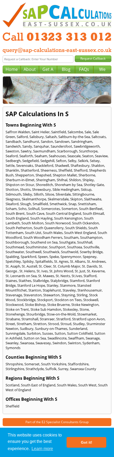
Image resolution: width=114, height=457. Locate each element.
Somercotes (50, 208)
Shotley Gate (94, 184)
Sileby (27, 194)
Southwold (69, 251)
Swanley (12, 343)
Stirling (82, 295)
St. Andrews (96, 261)
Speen (43, 256)
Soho (22, 208)
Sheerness (49, 170)
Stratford (63, 319)
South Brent (15, 213)
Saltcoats (98, 136)
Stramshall (29, 319)
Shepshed (43, 175)
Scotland (12, 385)
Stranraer (47, 319)
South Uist (33, 232)
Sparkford (28, 256)
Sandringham (81, 141)
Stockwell (90, 299)
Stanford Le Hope (31, 285)
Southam (71, 237)
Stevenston (33, 295)
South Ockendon (85, 223)
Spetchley (13, 261)
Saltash (51, 136)
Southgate (67, 242)
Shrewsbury (41, 189)
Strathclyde (35, 368)
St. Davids (89, 266)
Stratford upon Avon (88, 319)
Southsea (74, 247)
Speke (54, 256)
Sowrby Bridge (91, 251)
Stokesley (70, 309)
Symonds (13, 347)
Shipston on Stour (20, 184)
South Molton (32, 223)
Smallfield (40, 203)
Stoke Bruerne (58, 304)
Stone (84, 309)
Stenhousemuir (89, 290)
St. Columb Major (66, 266)
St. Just (80, 271)
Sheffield (65, 170)
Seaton (87, 155)
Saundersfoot (61, 146)
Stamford (77, 280)
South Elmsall (93, 213)
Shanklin (12, 170)
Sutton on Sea (35, 338)
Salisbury (36, 136)
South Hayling (41, 218)
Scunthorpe (88, 151)
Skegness (13, 199)
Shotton (12, 189)
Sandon (47, 141)
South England (17, 218)
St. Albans (77, 261)
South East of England (38, 385)
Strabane (13, 319)
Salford (22, 136)
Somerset (32, 364)
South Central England (63, 213)
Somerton (69, 208)
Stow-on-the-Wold (61, 314)
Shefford (80, 170)
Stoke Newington (85, 304)
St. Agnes (61, 261)
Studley (79, 323)
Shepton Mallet (65, 175)
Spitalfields (43, 261)
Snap (72, 203)
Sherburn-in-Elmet (20, 179)
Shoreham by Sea (68, 184)
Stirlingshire (15, 368)
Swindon (59, 343)
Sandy (27, 146)
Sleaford (12, 203)
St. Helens (27, 271)
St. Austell (29, 266)
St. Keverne (96, 271)
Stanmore (68, 285)
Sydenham (90, 343)
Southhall (84, 242)
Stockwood (14, 304)
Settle (10, 165)
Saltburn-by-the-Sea (74, 136)
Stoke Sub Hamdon (45, 309)
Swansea (27, 343)
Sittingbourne (83, 194)
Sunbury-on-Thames (51, 328)
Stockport (45, 299)
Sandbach (13, 141)
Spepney (90, 256)
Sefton (61, 160)
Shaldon (97, 165)
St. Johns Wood (61, 271)
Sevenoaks (24, 165)
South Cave (35, 213)
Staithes (25, 280)
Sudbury (26, 328)
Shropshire (14, 364)
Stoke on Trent (17, 309)
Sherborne (86, 175)
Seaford (12, 155)
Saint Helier (41, 132)
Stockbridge (26, 299)
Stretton (39, 323)
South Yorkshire (53, 364)
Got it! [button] (86, 442)
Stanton (34, 290)
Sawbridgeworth (87, 146)
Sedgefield (30, 160)
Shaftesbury (80, 165)
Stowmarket (87, 314)
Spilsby (28, 261)
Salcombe (75, 132)
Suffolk (50, 368)
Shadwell (62, 165)
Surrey (63, 368)
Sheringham (45, 179)
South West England (80, 232)
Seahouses (57, 155)
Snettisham (87, 203)
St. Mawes (46, 275)
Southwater (15, 251)
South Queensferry (49, 227)
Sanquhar (41, 146)
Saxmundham (44, 151)
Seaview (101, 155)
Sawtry (26, 151)
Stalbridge (41, 280)
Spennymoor (70, 256)
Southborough (17, 242)
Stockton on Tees (68, 299)
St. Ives (42, 271)
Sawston (12, 151)
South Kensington (68, 218)
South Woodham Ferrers (42, 237)
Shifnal (62, 179)
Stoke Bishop (35, 304)
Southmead (15, 247)
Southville (91, 247)
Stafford (90, 275)
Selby (72, 160)
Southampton (91, 237)
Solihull (34, 208)
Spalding (12, 256)
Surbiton (34, 333)
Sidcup (86, 189)
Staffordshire (78, 364)
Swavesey (43, 343)
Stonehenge (15, 314)
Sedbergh (13, 160)
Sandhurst (31, 141)
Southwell (33, 251)
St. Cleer (45, 266)
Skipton (76, 199)
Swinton (74, 343)
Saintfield (58, 132)
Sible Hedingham (65, 189)
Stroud (65, 323)
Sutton (60, 333)
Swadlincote (57, 338)
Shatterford (30, 170)
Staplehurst (52, 290)
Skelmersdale (58, 199)
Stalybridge (59, 280)
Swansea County (83, 368)
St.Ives (77, 275)
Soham (11, 208)
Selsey (95, 160)
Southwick (51, 251)
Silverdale (63, 194)
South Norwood (58, 223)
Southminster (36, 247)
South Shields (76, 227)
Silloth (38, 194)
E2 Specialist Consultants (60, 422)
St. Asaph (13, 266)
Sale (88, 132)
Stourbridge (35, 314)
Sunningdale (15, 333)
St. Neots (63, 275)
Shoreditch (44, 184)
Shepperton (24, 175)
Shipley (88, 179)
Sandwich (13, 146)
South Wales (53, 232)
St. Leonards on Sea (21, 275)
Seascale (74, 155)
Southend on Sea (44, 242)
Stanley (52, 285)
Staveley (69, 290)
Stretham (24, 323)
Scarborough (67, 151)
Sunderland (78, 328)
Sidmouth (13, 194)
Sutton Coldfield (80, 333)
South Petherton (19, 227)
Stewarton (51, 295)
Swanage (93, 338)
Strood (53, 323)
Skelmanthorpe (34, 199)
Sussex (47, 333)
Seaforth (26, 155)
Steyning (68, 295)
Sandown (62, 141)
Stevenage (14, 295)
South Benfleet (91, 208)
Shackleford (44, 165)
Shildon (75, 179)
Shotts (25, 189)
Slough (25, 203)
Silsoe (49, 194)
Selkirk (83, 160)
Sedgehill (47, 160)
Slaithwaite (92, 199)
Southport (57, 247)
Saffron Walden (18, 132)
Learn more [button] (42, 448)
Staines (11, 280)
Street (10, 323)
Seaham (40, 155)
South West (87, 385)
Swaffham (76, 338)
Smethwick (58, 203)
